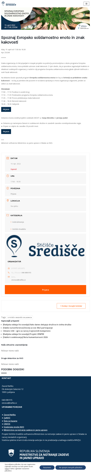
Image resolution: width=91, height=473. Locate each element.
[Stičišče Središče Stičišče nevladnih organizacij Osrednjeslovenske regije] (9, 4)
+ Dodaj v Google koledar (71, 306)
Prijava (13, 194)
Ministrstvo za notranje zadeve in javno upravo (25, 430)
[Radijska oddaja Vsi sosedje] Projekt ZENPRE (23, 334)
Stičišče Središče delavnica (20, 317)
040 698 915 (26, 272)
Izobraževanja (18, 222)
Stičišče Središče (19, 229)
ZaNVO (7, 418)
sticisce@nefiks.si (18, 280)
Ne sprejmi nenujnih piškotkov (70, 467)
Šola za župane (10, 421)
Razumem (47, 467)
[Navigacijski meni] (86, 4)
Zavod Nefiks (10, 414)
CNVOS (7, 424)
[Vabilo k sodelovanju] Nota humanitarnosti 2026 (25, 337)
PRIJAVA (6, 109)
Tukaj (7, 469)
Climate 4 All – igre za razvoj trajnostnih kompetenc (27, 331)
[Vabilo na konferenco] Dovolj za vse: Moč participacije (28, 327)
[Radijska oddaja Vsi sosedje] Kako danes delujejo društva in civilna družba (37, 324)
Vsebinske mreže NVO (14, 427)
